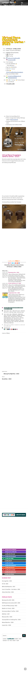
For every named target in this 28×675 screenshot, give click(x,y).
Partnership (7, 317)
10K (5, 310)
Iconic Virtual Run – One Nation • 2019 (11, 589)
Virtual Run (20, 312)
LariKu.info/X (8, 560)
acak (18, 640)
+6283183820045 (12, 77)
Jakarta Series (16, 315)
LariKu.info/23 (14, 261)
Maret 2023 (7, 316)
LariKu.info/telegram (10, 565)
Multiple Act (16, 310)
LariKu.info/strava (9, 567)
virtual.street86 (11, 60)
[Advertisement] (14, 20)
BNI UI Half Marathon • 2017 (8, 586)
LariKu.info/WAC (9, 558)
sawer (14, 640)
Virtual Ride (12, 312)
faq (11, 640)
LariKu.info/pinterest (10, 572)
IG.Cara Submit (14, 119)
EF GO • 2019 (5, 583)
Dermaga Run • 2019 (7, 581)
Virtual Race (15, 317)
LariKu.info (10, 638)
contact (4, 638)
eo (8, 640)
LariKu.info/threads (10, 554)
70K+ (11, 310)
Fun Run (9, 315)
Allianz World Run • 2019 (8, 592)
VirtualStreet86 (9, 322)
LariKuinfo (9, 3)
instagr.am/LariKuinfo (10, 549)
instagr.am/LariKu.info (11, 551)
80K (11, 314)
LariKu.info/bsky (9, 563)
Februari (14, 314)
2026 (16, 638)
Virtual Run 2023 (19, 321)
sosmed (5, 640)
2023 (7, 310)
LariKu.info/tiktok (9, 574)
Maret (23, 315)
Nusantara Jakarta (16, 316)
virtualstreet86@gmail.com (14, 76)
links (20, 638)
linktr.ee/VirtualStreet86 (14, 58)
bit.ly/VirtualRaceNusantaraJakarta (14, 72)
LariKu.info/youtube (10, 569)
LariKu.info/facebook (10, 556)
